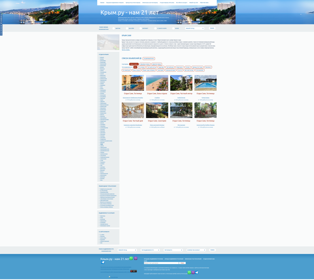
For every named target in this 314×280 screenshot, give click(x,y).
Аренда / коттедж (197, 67)
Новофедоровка (104, 119)
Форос (102, 171)
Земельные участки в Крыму (150, 2)
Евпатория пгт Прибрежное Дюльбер (133, 97)
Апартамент (179, 67)
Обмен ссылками (104, 241)
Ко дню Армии (103, 190)
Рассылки (102, 239)
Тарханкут (102, 162)
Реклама (102, 236)
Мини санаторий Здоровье (157, 125)
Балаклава (102, 62)
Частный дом (170, 67)
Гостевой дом (126, 70)
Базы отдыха (136, 70)
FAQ (101, 242)
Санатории (160, 70)
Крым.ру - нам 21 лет (129, 12)
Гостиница (142, 67)
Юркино (102, 178)
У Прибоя (157, 97)
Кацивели (102, 85)
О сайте (102, 234)
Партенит (102, 130)
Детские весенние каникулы (107, 193)
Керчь (101, 88)
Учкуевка (102, 166)
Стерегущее (103, 158)
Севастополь (103, 147)
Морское (102, 116)
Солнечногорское (104, 157)
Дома (101, 217)
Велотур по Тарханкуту (105, 202)
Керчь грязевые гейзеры (106, 206)
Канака (102, 83)
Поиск (212, 28)
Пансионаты (103, 220)
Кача (101, 86)
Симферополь (104, 153)
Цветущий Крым (104, 200)
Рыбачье (102, 142)
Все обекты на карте (181, 2)
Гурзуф (102, 73)
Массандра (103, 108)
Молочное (102, 111)
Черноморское (104, 173)
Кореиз (102, 93)
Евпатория (102, 75)
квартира (161, 67)
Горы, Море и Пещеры (105, 203)
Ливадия (102, 101)
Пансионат (208, 67)
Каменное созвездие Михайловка (133, 125)
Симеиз (102, 152)
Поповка (102, 135)
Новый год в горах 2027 (106, 188)
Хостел (180, 70)
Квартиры (102, 215)
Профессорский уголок (106, 140)
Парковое (102, 132)
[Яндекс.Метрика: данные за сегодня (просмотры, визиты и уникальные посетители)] (113, 277)
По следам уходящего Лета (107, 205)
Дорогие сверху (156, 64)
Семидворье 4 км (104, 148)
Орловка (102, 129)
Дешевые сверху (145, 64)
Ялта (101, 180)
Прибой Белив (181, 97)
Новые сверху (134, 64)
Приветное (103, 139)
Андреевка (103, 60)
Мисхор (102, 114)
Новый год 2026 (193, 2)
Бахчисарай (103, 63)
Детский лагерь (189, 70)
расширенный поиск (104, 29)
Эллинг (188, 67)
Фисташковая (181, 125)
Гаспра (102, 70)
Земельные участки (105, 225)
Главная (102, 2)
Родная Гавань (205, 97)
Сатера (102, 145)
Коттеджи (102, 219)
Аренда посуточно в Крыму (133, 2)
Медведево (103, 109)
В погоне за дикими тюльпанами (108, 195)
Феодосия (102, 168)
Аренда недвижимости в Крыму (174, 258)
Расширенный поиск (149, 58)
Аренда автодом (170, 70)
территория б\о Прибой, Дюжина (205, 125)
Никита (102, 122)
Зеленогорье (103, 78)
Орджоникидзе (104, 127)
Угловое (102, 163)
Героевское (103, 72)
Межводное (103, 112)
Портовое (102, 137)
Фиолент (102, 170)
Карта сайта (103, 237)
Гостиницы (102, 222)
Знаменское (103, 80)
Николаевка (103, 117)
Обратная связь (204, 2)
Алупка (102, 58)
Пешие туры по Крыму (149, 70)
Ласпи (101, 99)
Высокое (102, 68)
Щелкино (102, 176)
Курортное (103, 94)
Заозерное (103, 76)
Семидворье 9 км (104, 150)
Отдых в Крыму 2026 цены (167, 2)
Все (135, 67)
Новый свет (103, 121)
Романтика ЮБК (104, 192)
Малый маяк (103, 106)
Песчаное (102, 134)
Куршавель (103, 96)
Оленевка (102, 126)
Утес (101, 165)
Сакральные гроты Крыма (106, 198)
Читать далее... (126, 49)
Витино (102, 67)
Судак (101, 160)
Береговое (103, 65)
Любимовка (103, 103)
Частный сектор (104, 224)
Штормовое (103, 175)
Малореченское (104, 104)
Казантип (102, 81)
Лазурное (102, 98)
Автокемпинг (199, 70)
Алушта (102, 57)
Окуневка (102, 124)
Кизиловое (103, 90)
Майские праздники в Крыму (107, 197)
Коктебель (103, 91)
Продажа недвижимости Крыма (115, 2)
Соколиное (103, 155)
